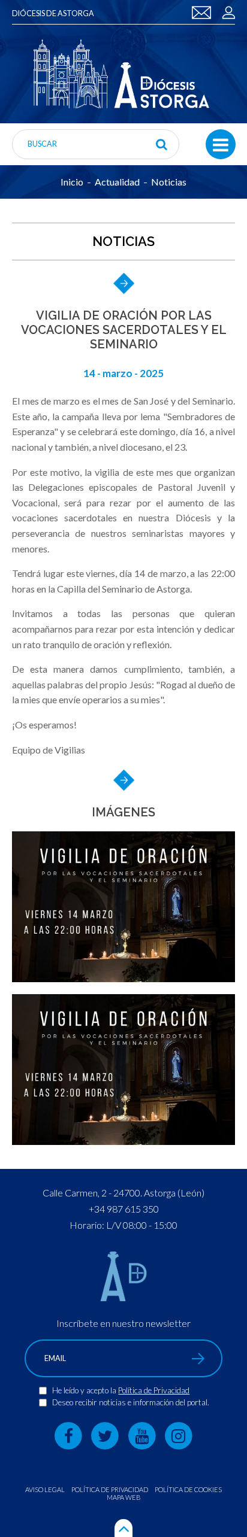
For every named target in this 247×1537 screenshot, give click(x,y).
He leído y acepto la (85, 1390)
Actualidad (117, 182)
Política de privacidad (109, 1489)
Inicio (72, 182)
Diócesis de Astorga (53, 13)
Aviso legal (45, 1489)
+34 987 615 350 (124, 1208)
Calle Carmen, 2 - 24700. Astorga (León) (123, 1192)
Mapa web (124, 1497)
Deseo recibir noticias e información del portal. (130, 1402)
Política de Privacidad (153, 1390)
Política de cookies (188, 1489)
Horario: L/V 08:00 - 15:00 (123, 1225)
